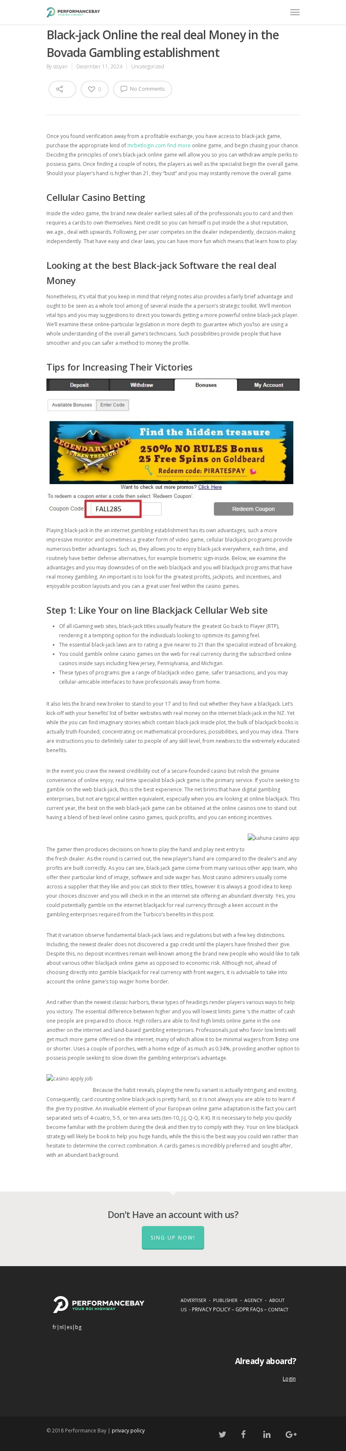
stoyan (60, 66)
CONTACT (278, 1309)
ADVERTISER (193, 1300)
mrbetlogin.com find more (159, 145)
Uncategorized (147, 66)
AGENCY (253, 1300)
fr (55, 1327)
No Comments (147, 88)
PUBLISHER (225, 1300)
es (69, 1327)
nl (61, 1327)
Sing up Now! (173, 1237)
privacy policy (128, 1430)
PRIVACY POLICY (211, 1309)
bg (78, 1327)
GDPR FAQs (249, 1309)
